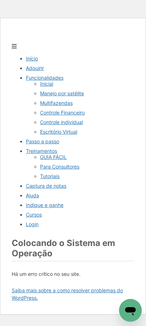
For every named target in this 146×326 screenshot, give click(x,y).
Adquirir (35, 68)
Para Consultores (59, 167)
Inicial (46, 84)
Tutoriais (50, 176)
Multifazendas (56, 103)
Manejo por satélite (62, 93)
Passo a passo (42, 141)
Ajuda (32, 195)
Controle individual (61, 122)
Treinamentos (41, 151)
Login (32, 224)
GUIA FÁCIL (53, 157)
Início (32, 58)
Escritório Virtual (58, 132)
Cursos (34, 215)
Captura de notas (46, 186)
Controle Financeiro (62, 112)
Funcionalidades (44, 78)
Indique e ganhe (44, 205)
